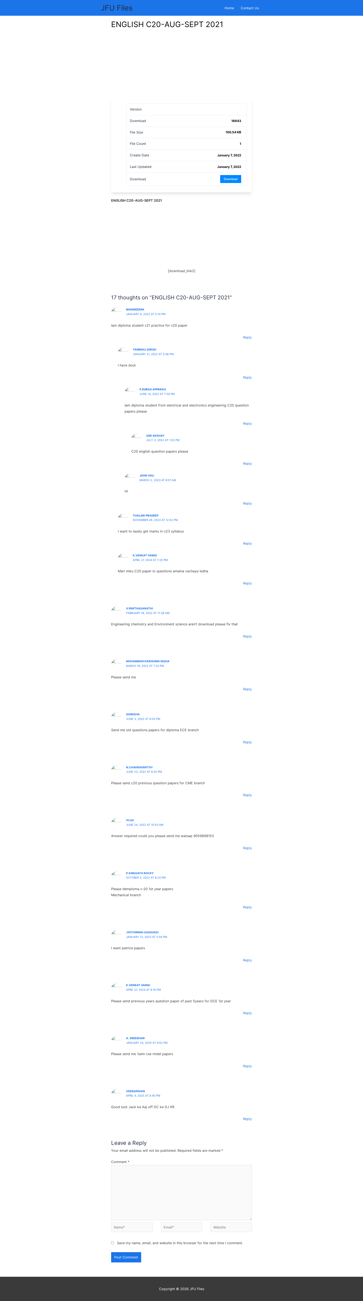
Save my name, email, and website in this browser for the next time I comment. (180, 1243)
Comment (120, 1162)
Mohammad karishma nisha (148, 661)
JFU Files (117, 7)
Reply (247, 337)
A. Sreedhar (135, 1038)
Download (231, 179)
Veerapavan (135, 1091)
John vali (146, 475)
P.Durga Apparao (152, 389)
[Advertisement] (181, 67)
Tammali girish (144, 349)
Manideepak (135, 309)
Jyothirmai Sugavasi (142, 932)
